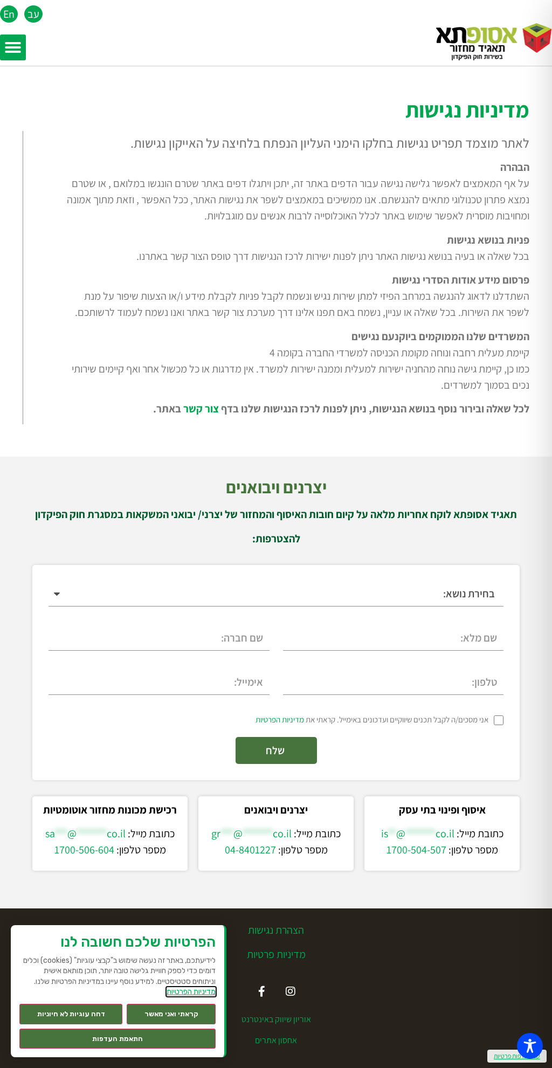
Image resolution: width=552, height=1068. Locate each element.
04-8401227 (250, 850)
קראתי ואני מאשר (171, 1014)
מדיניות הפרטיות (280, 719)
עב (33, 14)
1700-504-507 (416, 850)
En (9, 14)
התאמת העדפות (117, 1039)
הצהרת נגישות (276, 930)
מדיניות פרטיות (276, 954)
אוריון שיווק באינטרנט (276, 1019)
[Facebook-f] (261, 991)
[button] (13, 47)
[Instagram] (290, 991)
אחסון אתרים (276, 1040)
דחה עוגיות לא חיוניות (71, 1014)
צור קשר (201, 409)
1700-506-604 (84, 850)
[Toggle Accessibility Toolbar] (530, 1046)
